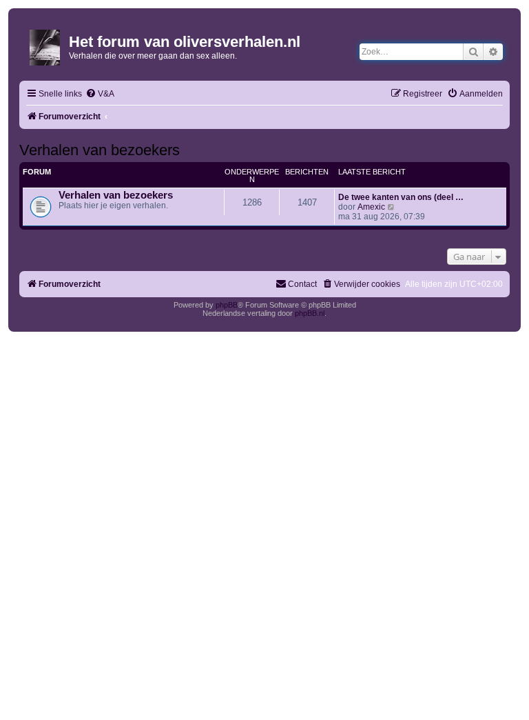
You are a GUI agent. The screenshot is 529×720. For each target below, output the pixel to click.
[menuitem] (99, 94)
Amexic (371, 207)
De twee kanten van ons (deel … (401, 197)
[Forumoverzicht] (46, 45)
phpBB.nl (309, 313)
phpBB (227, 305)
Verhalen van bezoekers (99, 150)
